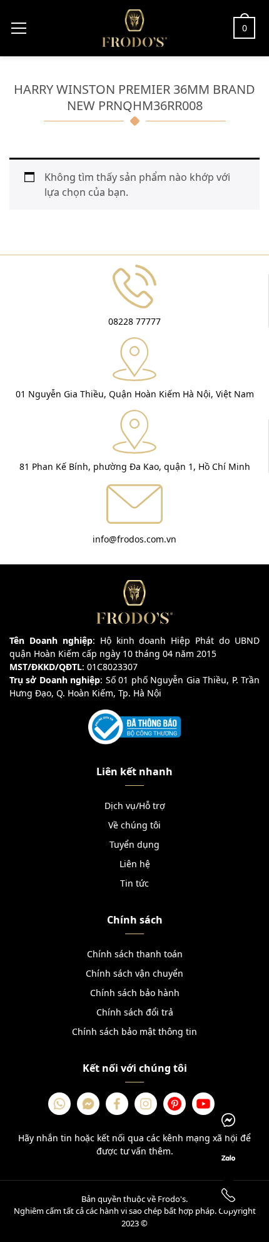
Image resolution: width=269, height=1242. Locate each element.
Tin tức (134, 883)
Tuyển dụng (134, 844)
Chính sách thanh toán (135, 954)
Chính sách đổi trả (134, 1012)
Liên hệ (134, 864)
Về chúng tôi (134, 825)
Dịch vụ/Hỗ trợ (134, 806)
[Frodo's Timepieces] (134, 27)
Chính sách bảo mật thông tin (134, 1031)
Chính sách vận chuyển (134, 973)
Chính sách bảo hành (135, 993)
